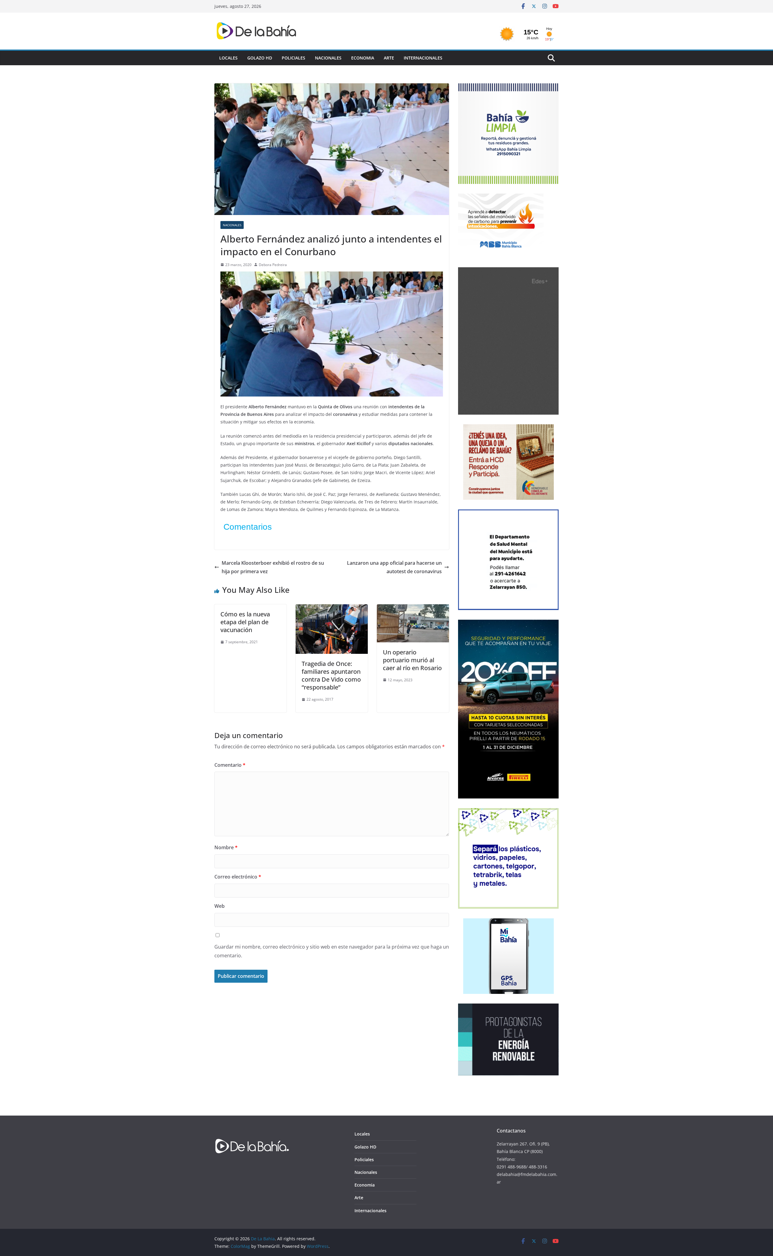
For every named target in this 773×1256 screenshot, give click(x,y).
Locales (228, 58)
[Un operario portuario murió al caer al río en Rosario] (413, 608)
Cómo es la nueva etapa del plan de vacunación (245, 622)
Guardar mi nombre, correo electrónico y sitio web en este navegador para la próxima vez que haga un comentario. (331, 951)
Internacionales (423, 58)
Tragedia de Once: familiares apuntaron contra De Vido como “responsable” (331, 675)
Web (219, 906)
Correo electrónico (237, 876)
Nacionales (328, 58)
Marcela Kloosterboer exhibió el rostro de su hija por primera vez (273, 567)
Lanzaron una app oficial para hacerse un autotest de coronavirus (394, 567)
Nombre (226, 847)
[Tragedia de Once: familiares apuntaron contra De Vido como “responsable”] (332, 608)
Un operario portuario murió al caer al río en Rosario (412, 660)
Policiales (293, 58)
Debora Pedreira (273, 264)
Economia (362, 58)
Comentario (229, 765)
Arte (389, 58)
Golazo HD (259, 58)
